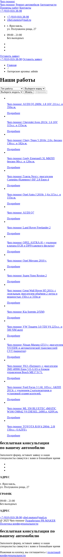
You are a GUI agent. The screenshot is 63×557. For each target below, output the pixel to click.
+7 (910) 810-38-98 (11, 10)
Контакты (25, 7)
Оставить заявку (10, 56)
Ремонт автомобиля (27, 4)
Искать (28, 92)
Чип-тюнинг (7, 4)
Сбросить (41, 92)
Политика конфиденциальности (19, 523)
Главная (11, 65)
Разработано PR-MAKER (40, 520)
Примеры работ (9, 7)
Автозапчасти (48, 4)
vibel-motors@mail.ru (19, 19)
